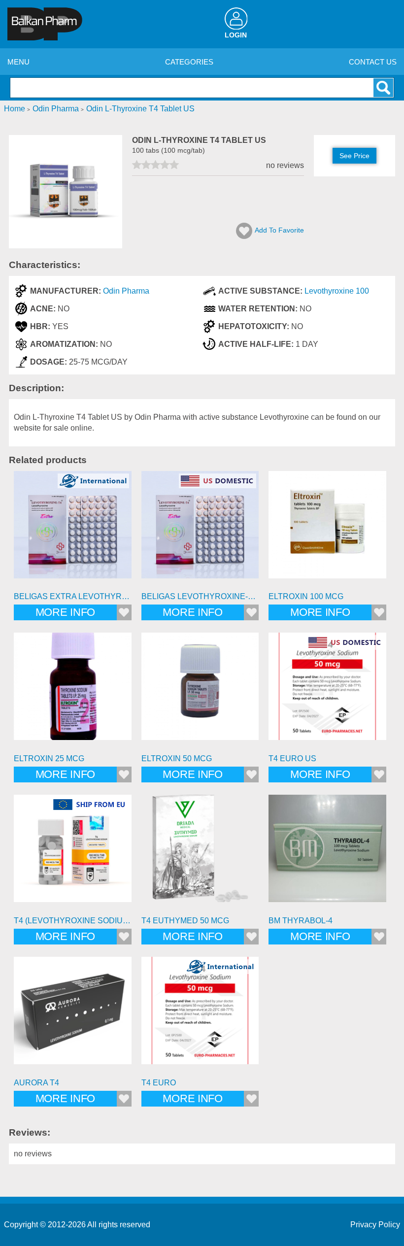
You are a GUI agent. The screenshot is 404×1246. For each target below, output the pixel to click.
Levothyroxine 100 (336, 291)
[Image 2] (65, 245)
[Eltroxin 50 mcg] (200, 691)
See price (354, 156)
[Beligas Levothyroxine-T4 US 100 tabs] (200, 530)
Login (236, 35)
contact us (373, 62)
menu (18, 62)
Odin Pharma (126, 291)
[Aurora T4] (73, 1016)
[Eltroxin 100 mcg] (327, 530)
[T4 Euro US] (327, 691)
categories (189, 62)
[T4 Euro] (200, 1016)
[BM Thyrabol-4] (327, 853)
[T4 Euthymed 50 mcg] (200, 853)
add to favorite (279, 230)
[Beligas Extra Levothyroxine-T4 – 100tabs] (73, 530)
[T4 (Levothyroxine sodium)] (73, 853)
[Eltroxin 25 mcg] (73, 691)
